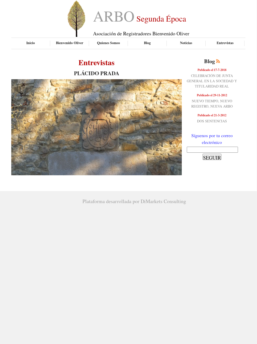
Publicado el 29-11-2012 (212, 95)
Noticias (186, 42)
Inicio (30, 42)
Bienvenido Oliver (69, 42)
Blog (147, 42)
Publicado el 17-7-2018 (212, 70)
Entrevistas (225, 42)
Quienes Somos (108, 42)
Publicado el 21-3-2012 (212, 115)
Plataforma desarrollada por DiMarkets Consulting (134, 201)
